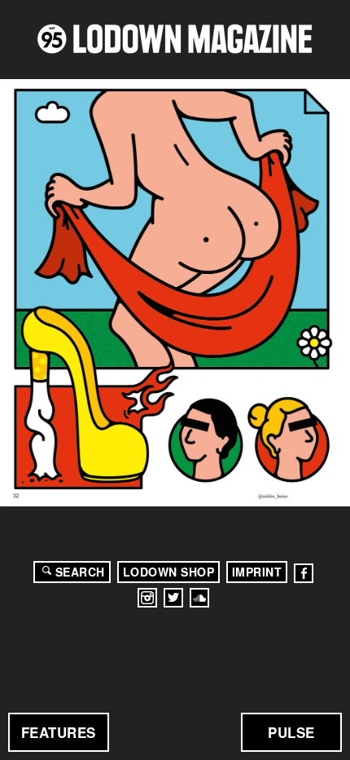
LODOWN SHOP (169, 571)
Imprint (257, 571)
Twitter (173, 598)
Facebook (303, 573)
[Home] (175, 39)
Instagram (147, 598)
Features (58, 732)
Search (80, 571)
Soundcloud (199, 598)
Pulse (291, 732)
